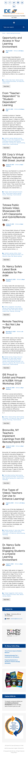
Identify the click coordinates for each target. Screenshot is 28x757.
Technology (9, 194)
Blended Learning (18, 138)
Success (4, 194)
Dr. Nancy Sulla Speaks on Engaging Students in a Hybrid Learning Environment (13, 552)
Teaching (12, 311)
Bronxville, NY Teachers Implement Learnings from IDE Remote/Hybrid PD (13, 436)
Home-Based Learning (7, 141)
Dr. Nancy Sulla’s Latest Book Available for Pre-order (12, 271)
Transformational (14, 144)
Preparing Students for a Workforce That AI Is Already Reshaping (12, 661)
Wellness (9, 596)
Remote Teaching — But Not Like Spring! (12, 324)
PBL (12, 256)
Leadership (10, 362)
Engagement (17, 139)
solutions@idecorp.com (16, 618)
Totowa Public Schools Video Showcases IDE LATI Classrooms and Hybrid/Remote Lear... (13, 212)
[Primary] (14, 22)
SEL (15, 478)
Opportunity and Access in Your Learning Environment (12, 42)
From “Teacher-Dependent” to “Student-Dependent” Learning (11, 99)
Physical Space (9, 193)
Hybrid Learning (19, 80)
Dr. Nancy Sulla (8, 80)
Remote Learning (21, 142)
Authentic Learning (8, 138)
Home (3, 33)
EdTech (15, 253)
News (3, 193)
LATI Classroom (20, 81)
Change (4, 139)
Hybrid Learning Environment (9, 81)
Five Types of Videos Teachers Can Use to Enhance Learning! (13, 494)
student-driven (5, 83)
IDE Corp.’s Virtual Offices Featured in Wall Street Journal (13, 157)
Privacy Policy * (14, 752)
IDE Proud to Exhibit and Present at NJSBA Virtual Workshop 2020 (13, 379)
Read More (6, 86)
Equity (13, 80)
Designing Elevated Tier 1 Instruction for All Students (12, 656)
